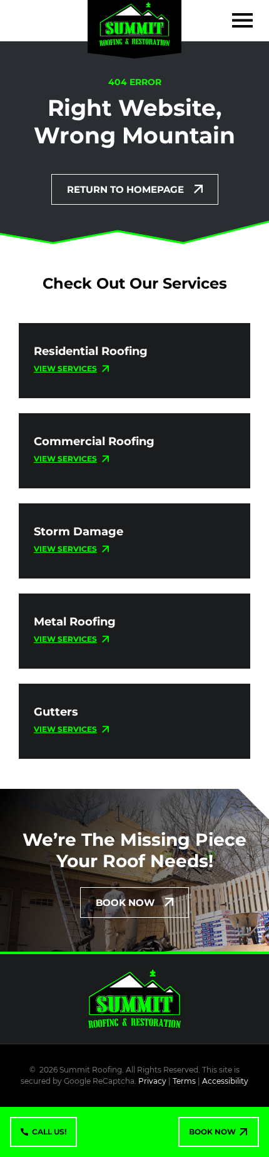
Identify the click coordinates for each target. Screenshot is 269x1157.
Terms (184, 1081)
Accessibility (225, 1081)
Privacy (152, 1081)
